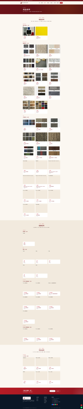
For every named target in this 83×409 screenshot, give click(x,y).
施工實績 (55, 2)
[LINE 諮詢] (81, 407)
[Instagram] (54, 404)
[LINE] (55, 404)
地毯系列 (37, 398)
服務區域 (51, 2)
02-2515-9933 (57, 0)
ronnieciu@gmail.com (55, 399)
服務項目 (48, 2)
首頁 (39, 2)
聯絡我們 (58, 2)
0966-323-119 (61, 0)
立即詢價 (61, 2)
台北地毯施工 (45, 400)
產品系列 (45, 2)
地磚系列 (37, 399)
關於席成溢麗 (45, 398)
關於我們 (42, 2)
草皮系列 (37, 400)
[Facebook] (52, 404)
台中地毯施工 (45, 401)
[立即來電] (81, 405)
